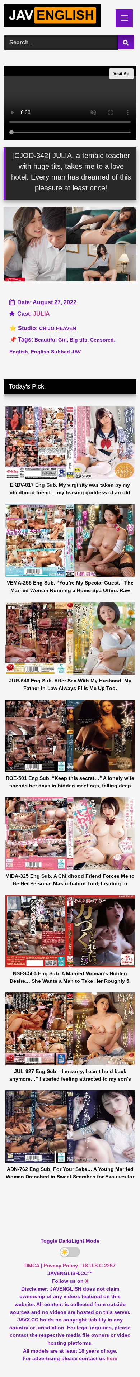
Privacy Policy (60, 1265)
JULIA (41, 314)
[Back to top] (118, 1356)
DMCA (31, 1265)
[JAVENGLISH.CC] (57, 16)
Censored (102, 340)
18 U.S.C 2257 (99, 1265)
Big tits (78, 340)
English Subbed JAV (56, 351)
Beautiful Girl (50, 340)
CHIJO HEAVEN (57, 328)
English (18, 351)
